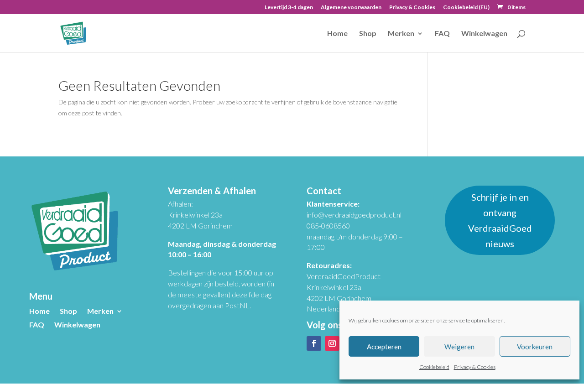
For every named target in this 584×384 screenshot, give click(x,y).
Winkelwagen (484, 33)
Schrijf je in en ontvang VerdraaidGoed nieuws (500, 220)
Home (337, 33)
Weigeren (459, 346)
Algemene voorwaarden (351, 7)
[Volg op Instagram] (332, 343)
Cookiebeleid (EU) (466, 7)
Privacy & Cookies (474, 366)
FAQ (442, 33)
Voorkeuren (535, 346)
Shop (367, 33)
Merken (401, 33)
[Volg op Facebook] (314, 343)
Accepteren (384, 346)
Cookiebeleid (434, 366)
